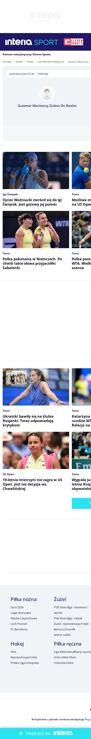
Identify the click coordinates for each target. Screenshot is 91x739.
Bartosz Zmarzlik (64, 629)
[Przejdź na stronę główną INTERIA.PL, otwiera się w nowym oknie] (18, 41)
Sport (19, 61)
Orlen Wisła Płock (65, 657)
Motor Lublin (62, 635)
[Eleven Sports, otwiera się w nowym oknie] (73, 41)
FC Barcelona (19, 629)
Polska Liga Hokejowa (24, 663)
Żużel (60, 599)
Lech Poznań (19, 624)
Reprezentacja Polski (24, 657)
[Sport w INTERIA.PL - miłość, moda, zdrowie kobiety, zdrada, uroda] (46, 41)
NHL (14, 652)
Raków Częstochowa (24, 618)
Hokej (17, 643)
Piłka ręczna (68, 643)
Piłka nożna (24, 599)
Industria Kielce (64, 663)
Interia (7, 61)
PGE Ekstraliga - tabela (68, 618)
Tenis (30, 61)
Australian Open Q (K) (51, 61)
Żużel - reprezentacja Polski (71, 624)
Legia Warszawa (21, 613)
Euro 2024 (17, 607)
